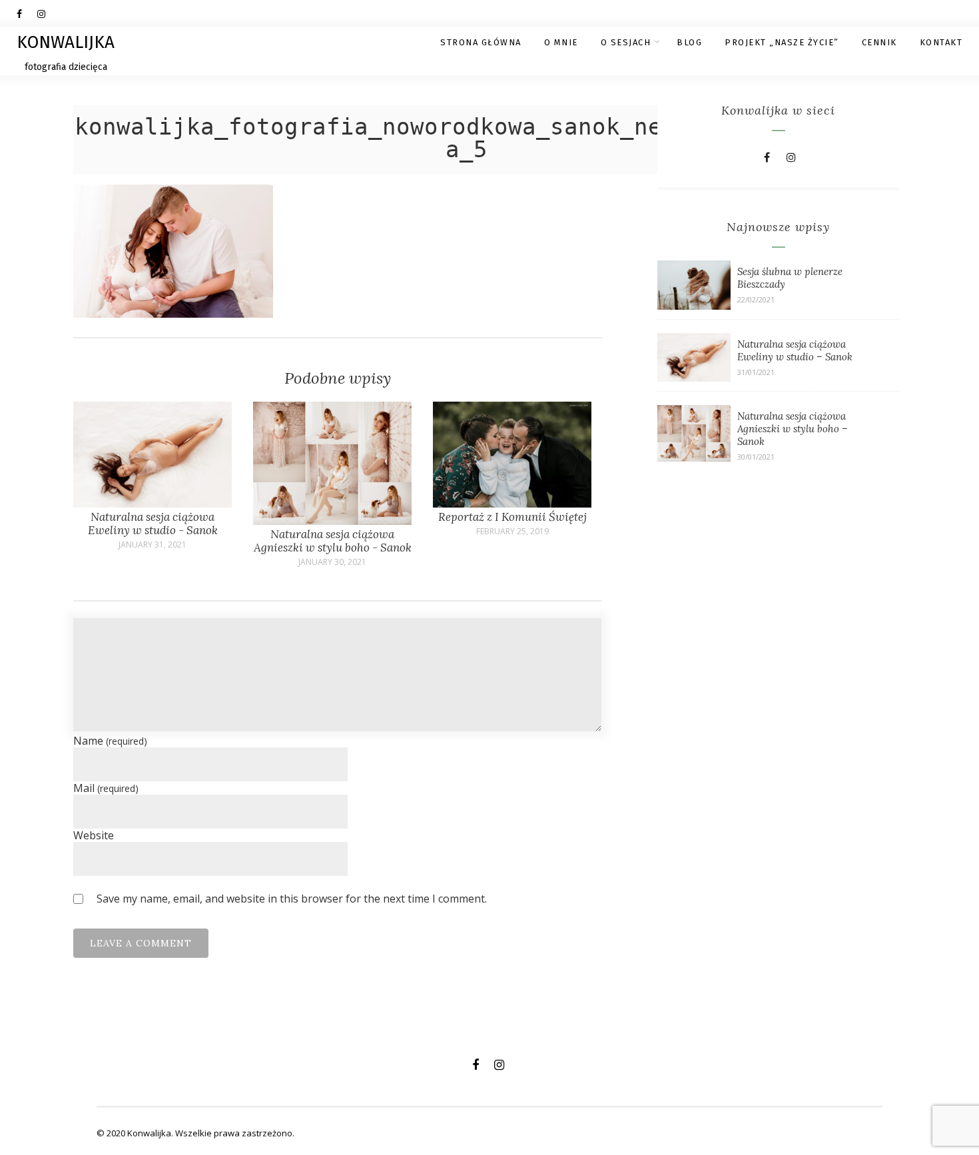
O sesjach (626, 42)
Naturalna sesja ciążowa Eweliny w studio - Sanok (153, 524)
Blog (689, 42)
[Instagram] (47, 13)
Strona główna (480, 42)
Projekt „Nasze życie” (782, 42)
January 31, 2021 (152, 545)
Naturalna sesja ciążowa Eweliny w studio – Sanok (794, 350)
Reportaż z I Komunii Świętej (512, 517)
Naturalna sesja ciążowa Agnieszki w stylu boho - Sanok (333, 541)
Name (110, 740)
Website (93, 835)
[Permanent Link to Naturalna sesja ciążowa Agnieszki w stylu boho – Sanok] (694, 457)
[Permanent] (152, 503)
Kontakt (941, 42)
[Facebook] (27, 13)
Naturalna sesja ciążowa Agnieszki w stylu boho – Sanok (792, 429)
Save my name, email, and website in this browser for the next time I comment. (292, 898)
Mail (106, 788)
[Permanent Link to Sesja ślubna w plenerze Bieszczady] (694, 305)
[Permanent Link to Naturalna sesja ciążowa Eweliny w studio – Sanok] (694, 377)
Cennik (879, 42)
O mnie (561, 42)
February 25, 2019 (512, 531)
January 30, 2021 (332, 562)
